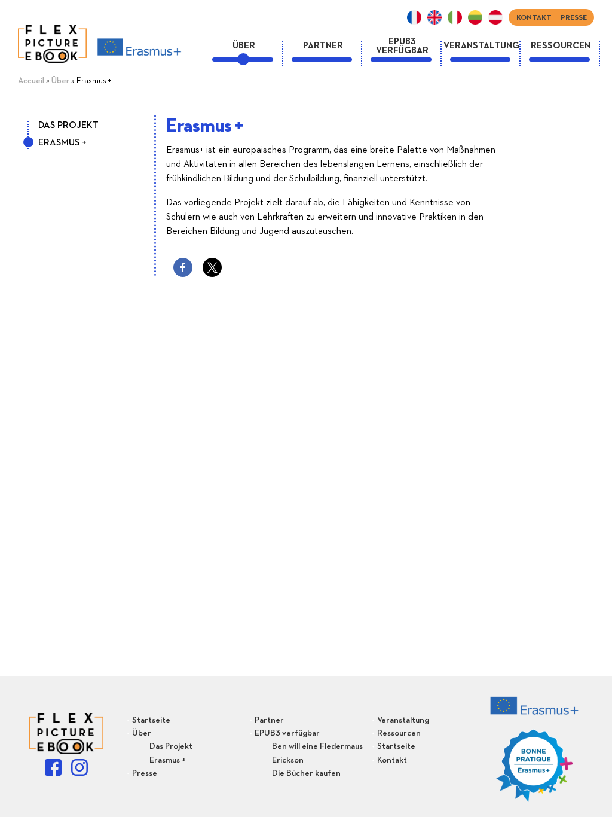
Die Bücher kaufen (306, 773)
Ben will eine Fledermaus (317, 746)
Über (243, 45)
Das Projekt (68, 125)
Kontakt (534, 18)
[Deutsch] (495, 17)
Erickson (288, 760)
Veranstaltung (481, 45)
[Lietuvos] (475, 17)
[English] (434, 17)
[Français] (414, 17)
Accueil (31, 81)
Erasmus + (62, 143)
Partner (323, 45)
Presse (574, 18)
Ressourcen (560, 45)
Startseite (151, 720)
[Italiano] (455, 17)
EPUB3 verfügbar (402, 46)
